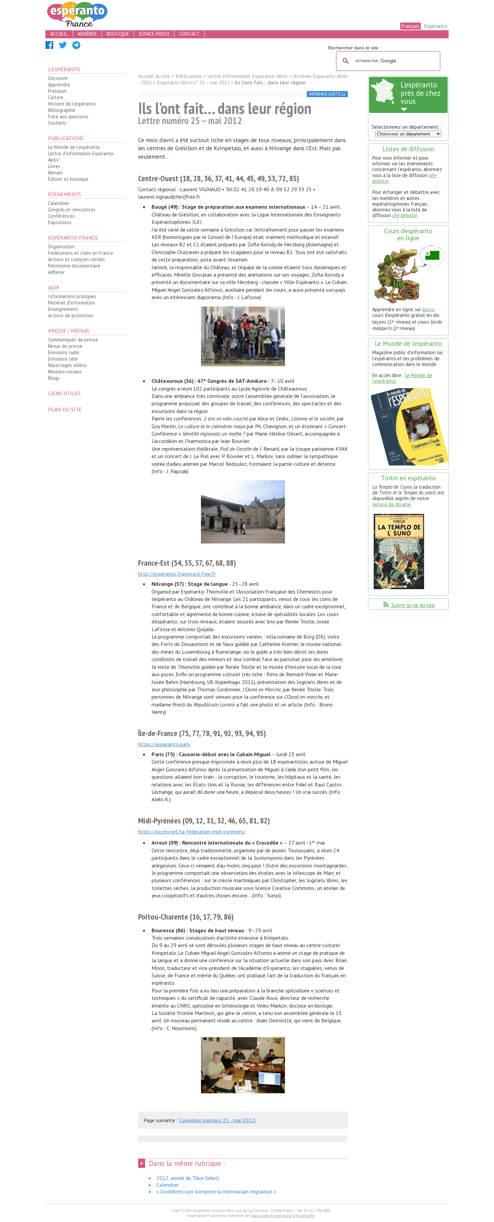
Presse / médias (68, 330)
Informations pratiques (72, 296)
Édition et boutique (68, 179)
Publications (66, 138)
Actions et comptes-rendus (76, 259)
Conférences (61, 216)
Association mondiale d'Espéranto (283, 1215)
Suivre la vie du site (408, 605)
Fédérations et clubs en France (80, 253)
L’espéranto (64, 69)
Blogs (53, 378)
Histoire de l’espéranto (72, 103)
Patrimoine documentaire (74, 265)
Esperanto (435, 26)
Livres (54, 166)
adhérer (87, 34)
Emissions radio (63, 352)
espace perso (154, 34)
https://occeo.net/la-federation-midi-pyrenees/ (191, 831)
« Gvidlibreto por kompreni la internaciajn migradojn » (216, 1191)
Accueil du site (154, 76)
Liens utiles (64, 393)
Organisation (61, 246)
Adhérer (56, 272)
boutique (118, 34)
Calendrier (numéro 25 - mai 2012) (217, 1120)
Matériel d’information (71, 302)
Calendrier (59, 203)
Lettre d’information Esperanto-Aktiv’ (81, 156)
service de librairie (391, 504)
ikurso (428, 309)
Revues (55, 172)
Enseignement (63, 309)
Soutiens (57, 123)
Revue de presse (65, 346)
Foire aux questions (68, 116)
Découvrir (58, 78)
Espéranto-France (73, 237)
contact (189, 34)
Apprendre (59, 84)
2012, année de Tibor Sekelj (187, 1178)
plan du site (65, 409)
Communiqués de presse (73, 339)
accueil (59, 34)
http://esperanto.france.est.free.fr (177, 573)
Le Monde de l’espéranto (74, 147)
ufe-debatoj (404, 215)
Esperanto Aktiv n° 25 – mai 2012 (193, 82)
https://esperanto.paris (164, 744)
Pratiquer (57, 91)
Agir (53, 287)
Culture (55, 97)
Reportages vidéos (67, 365)
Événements (64, 194)
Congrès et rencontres (71, 209)
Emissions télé (63, 359)
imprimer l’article (327, 94)
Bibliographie (61, 110)
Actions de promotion (70, 315)
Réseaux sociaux (64, 371)
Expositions (60, 222)
